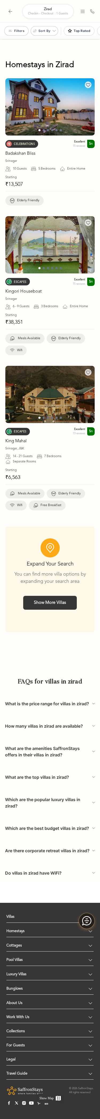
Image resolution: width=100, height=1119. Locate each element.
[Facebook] (9, 1103)
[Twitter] (16, 1103)
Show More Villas (50, 603)
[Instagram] (24, 1103)
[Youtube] (31, 1103)
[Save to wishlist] (88, 84)
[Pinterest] (39, 1103)
